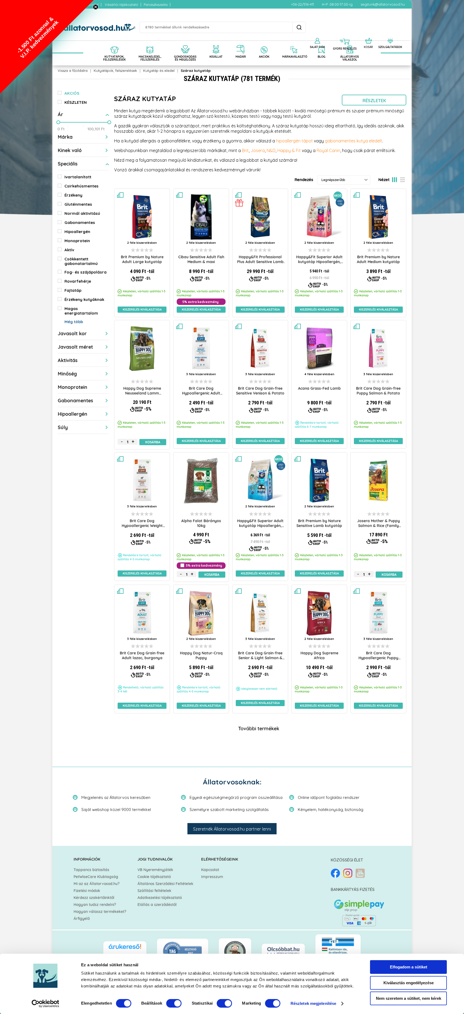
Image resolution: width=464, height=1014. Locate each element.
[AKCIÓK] (264, 43)
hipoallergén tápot (295, 140)
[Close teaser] (95, 7)
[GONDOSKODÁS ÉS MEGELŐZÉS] (185, 43)
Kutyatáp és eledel (159, 70)
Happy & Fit (289, 150)
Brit (245, 150)
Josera (258, 150)
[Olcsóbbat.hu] (283, 951)
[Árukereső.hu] (125, 949)
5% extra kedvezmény (200, 302)
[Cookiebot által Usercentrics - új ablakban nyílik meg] (45, 1004)
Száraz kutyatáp (196, 70)
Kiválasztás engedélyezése (408, 982)
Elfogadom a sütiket (408, 967)
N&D (271, 150)
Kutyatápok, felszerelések (115, 70)
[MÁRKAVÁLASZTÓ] (293, 43)
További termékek (258, 729)
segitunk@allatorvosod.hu (383, 4)
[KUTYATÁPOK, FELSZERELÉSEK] (114, 43)
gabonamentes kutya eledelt (353, 140)
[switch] (174, 1003)
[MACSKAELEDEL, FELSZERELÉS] (150, 43)
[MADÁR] (240, 43)
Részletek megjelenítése (313, 1003)
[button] (47, 47)
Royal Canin (328, 150)
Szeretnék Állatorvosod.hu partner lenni (232, 829)
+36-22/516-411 (302, 4)
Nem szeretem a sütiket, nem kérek (408, 998)
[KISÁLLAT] (216, 43)
